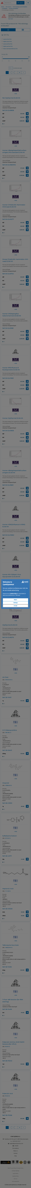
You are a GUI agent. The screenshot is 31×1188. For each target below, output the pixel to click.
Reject (15, 599)
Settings (15, 602)
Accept (15, 605)
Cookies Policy (13, 593)
